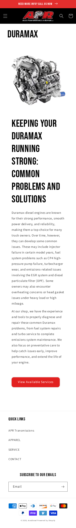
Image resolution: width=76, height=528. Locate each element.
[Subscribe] (62, 487)
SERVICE (13, 450)
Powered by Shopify (46, 520)
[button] (5, 16)
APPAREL (14, 440)
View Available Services (35, 382)
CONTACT (14, 459)
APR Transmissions (21, 431)
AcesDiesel (32, 520)
